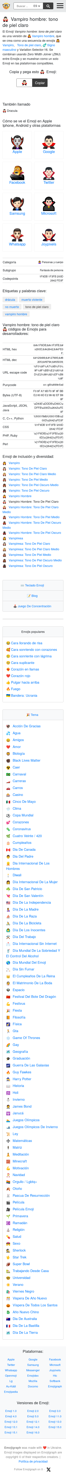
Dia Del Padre (19, 856)
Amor (13, 746)
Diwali (13, 874)
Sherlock (16, 1250)
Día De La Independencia (28, 902)
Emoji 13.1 (11, 1427)
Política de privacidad (33, 1461)
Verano (14, 1284)
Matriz (14, 1147)
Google (49, 151)
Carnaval (16, 774)
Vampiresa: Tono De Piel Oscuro (28, 565)
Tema (33, 714)
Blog (33, 595)
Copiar (40, 82)
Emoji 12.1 (33, 1422)
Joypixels (48, 243)
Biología (15, 753)
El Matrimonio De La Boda (29, 982)
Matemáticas (19, 1140)
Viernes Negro (20, 1291)
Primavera (17, 1215)
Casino (14, 794)
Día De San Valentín (24, 895)
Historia (15, 1085)
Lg (11, 1381)
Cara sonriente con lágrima (29, 656)
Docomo (33, 1386)
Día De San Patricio (24, 888)
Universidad (18, 1277)
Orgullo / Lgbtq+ (21, 1181)
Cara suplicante (20, 662)
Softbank (55, 1381)
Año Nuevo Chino (22, 1311)
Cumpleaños (18, 842)
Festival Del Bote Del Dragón (31, 996)
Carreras (16, 780)
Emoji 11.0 (55, 1416)
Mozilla (33, 1381)
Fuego (13, 688)
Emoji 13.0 (55, 1422)
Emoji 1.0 (11, 1411)
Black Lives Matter (23, 760)
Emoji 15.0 (55, 1427)
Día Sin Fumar (20, 969)
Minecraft (16, 1161)
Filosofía (15, 1017)
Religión (15, 1229)
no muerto (12, 306)
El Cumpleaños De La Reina (30, 975)
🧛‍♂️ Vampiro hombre (40, 36)
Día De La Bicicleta (23, 922)
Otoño (14, 1188)
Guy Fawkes (18, 1071)
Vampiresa (13, 538)
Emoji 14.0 (33, 1427)
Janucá (15, 1112)
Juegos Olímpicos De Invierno (32, 1126)
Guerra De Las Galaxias (27, 1065)
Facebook (17, 182)
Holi (12, 1092)
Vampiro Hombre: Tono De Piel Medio (31, 517)
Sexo (13, 1243)
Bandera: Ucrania (21, 695)
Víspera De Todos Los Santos (32, 1304)
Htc (55, 1375)
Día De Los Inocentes (25, 929)
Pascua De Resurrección (28, 1195)
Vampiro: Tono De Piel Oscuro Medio (31, 485)
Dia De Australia (21, 1318)
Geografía (17, 1051)
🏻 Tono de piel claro (28, 45)
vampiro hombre (16, 314)
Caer (13, 767)
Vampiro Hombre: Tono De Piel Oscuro (32, 532)
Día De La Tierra (22, 1332)
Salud (13, 1236)
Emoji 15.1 (11, 1432)
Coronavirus (18, 828)
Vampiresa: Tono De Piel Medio (27, 554)
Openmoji (11, 1375)
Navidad (15, 1174)
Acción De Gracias (23, 725)
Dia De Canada (21, 849)
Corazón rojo (18, 675)
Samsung (17, 213)
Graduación (18, 1058)
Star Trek (16, 1257)
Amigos (15, 739)
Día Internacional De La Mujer (32, 881)
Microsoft (48, 213)
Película (15, 1202)
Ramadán (16, 1222)
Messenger (33, 1370)
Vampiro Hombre (17, 496)
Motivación (17, 1167)
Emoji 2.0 (33, 1411)
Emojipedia (11, 1392)
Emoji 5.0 (33, 1416)
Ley (12, 1133)
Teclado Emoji (33, 585)
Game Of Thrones (23, 1037)
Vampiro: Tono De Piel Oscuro (26, 490)
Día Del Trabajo (21, 936)
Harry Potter (18, 1078)
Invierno (15, 1099)
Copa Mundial (19, 815)
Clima (13, 808)
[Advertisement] (33, 93)
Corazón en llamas (22, 669)
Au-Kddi (11, 1386)
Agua (13, 732)
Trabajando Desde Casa (27, 1270)
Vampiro (11, 463)
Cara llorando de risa (24, 642)
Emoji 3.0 (55, 1411)
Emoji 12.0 (11, 1422)
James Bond (18, 1106)
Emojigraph (55, 1386)
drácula (10, 299)
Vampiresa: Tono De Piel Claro (26, 543)
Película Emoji (20, 1208)
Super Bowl (18, 1263)
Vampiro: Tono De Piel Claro (25, 468)
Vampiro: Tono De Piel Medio (25, 479)
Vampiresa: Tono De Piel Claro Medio (31, 549)
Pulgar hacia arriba (22, 682)
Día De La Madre (22, 909)
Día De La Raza (21, 916)
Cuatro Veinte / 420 (24, 835)
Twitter (48, 182)
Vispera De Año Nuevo (26, 1298)
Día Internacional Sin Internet (31, 943)
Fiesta (14, 1010)
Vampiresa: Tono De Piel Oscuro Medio (32, 560)
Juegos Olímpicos (23, 1119)
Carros (14, 787)
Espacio (15, 989)
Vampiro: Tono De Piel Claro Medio (29, 474)
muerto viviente (31, 299)
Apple (17, 151)
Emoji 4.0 (11, 1416)
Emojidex (33, 1375)
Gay (12, 1044)
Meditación (17, 1154)
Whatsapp (17, 243)
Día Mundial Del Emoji (26, 962)
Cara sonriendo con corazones (31, 649)
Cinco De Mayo (21, 801)
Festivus (15, 1003)
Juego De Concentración (33, 606)
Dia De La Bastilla (22, 1325)
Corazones (17, 821)
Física (14, 1023)
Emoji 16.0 (33, 1432)
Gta (12, 1030)
